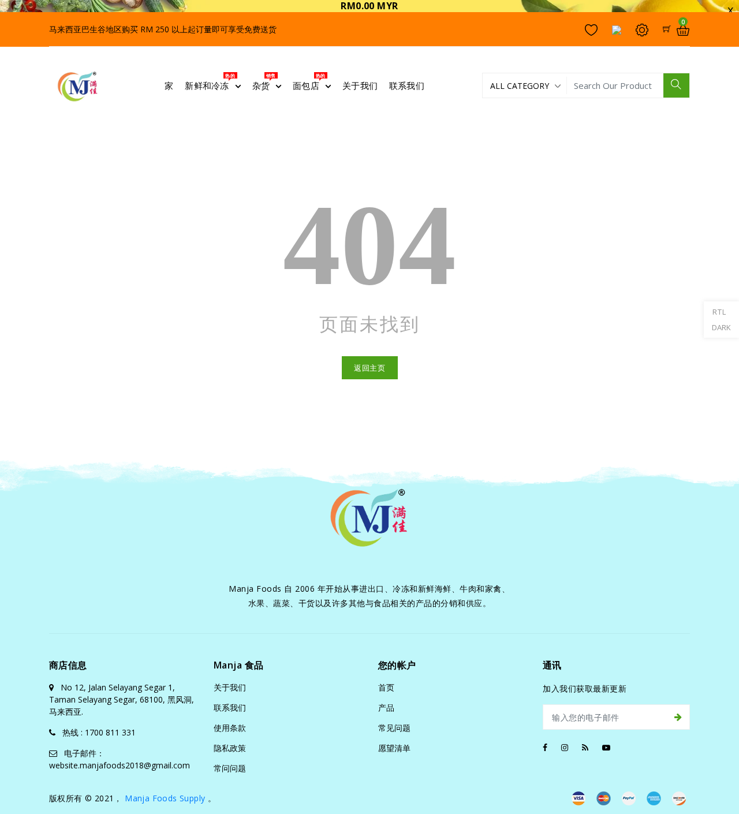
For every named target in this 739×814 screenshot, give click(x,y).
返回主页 (370, 368)
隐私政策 (230, 747)
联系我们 (230, 707)
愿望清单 (394, 747)
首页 (386, 687)
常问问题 (230, 768)
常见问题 (394, 727)
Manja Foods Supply (165, 798)
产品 (386, 707)
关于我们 (230, 687)
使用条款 (230, 727)
